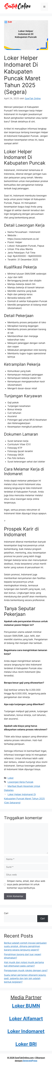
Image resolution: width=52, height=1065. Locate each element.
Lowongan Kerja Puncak (20, 782)
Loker (11, 778)
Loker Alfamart (26, 1018)
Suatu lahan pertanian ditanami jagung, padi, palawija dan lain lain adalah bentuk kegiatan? (25, 978)
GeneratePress (30, 1060)
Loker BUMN (26, 1005)
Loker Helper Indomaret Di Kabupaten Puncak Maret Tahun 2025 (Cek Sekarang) (24, 798)
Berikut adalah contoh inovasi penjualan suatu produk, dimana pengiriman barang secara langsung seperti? (25, 946)
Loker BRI (26, 1044)
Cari (6, 913)
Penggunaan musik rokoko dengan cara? (26, 970)
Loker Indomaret (26, 1031)
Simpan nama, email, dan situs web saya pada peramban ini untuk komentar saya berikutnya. (26, 884)
